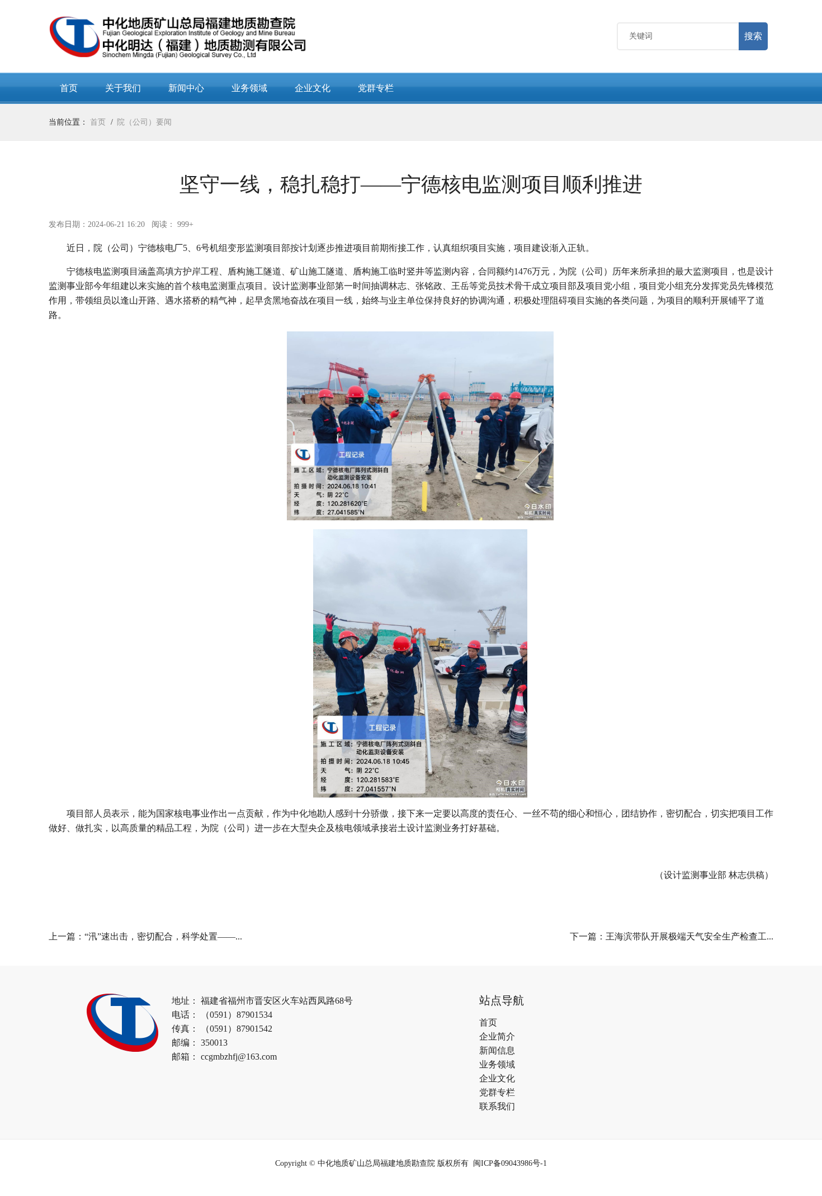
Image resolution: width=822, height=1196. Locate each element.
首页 (69, 88)
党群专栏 (376, 88)
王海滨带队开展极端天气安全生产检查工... (689, 936)
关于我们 (123, 88)
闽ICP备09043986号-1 (510, 1163)
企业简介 (497, 1036)
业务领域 (249, 88)
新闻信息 (497, 1050)
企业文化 (312, 88)
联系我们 (497, 1106)
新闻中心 (186, 88)
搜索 (753, 36)
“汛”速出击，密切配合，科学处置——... (163, 936)
